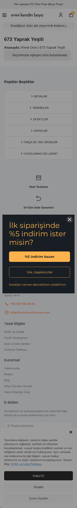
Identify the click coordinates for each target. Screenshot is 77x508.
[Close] (70, 219)
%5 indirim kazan (39, 257)
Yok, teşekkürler (39, 272)
